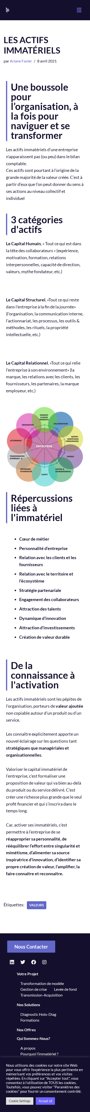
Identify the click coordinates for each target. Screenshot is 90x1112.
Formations (29, 1020)
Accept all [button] (45, 1101)
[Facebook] (33, 962)
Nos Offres (26, 1030)
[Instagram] (44, 962)
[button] (79, 10)
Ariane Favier (21, 61)
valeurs (36, 905)
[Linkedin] (12, 962)
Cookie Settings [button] (19, 1101)
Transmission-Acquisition (41, 995)
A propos (28, 1048)
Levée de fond (65, 989)
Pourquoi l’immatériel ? (39, 1053)
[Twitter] (23, 962)
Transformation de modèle (42, 983)
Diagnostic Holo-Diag (38, 1014)
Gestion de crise (33, 989)
